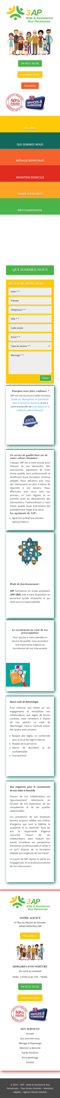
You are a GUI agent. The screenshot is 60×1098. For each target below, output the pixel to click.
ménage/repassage (30, 160)
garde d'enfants (30, 194)
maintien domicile (30, 177)
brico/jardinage (30, 210)
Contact (30, 1062)
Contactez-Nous (30, 74)
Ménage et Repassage (30, 1043)
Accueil (30, 1033)
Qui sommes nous (30, 1038)
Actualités (30, 85)
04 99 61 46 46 (30, 63)
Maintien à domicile (30, 1047)
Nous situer (30, 935)
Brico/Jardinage (30, 1057)
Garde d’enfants (30, 1052)
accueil (30, 128)
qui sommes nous (30, 144)
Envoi (45, 378)
